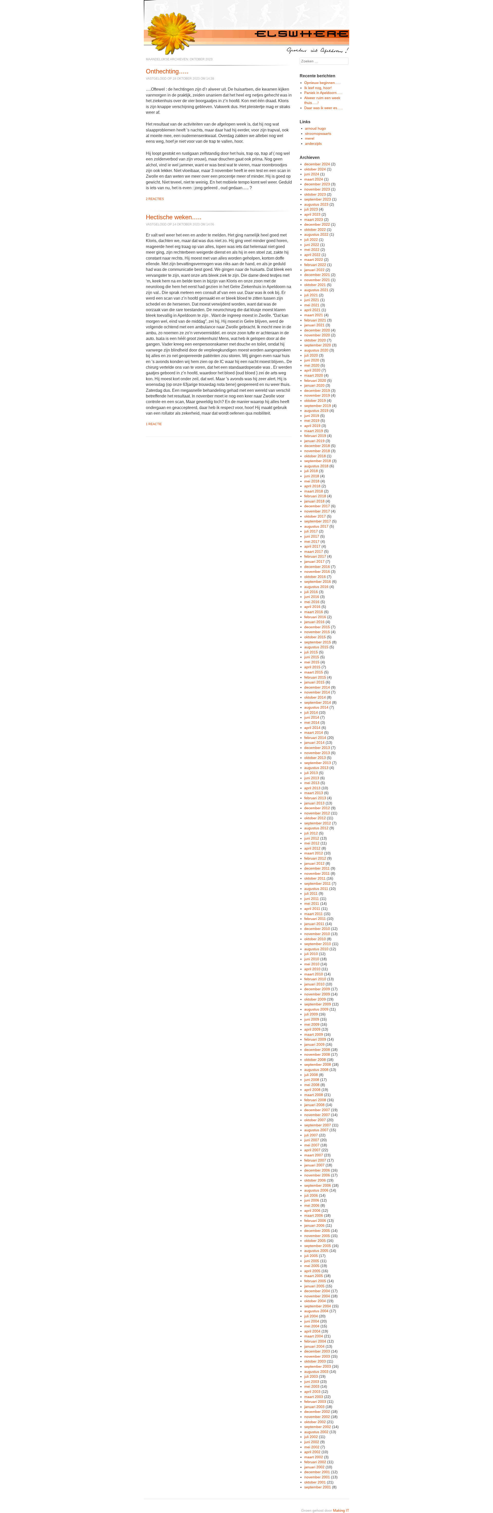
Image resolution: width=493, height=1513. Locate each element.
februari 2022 (315, 265)
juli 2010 (311, 954)
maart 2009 (313, 1034)
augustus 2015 (316, 647)
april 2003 (312, 1392)
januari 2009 (314, 1044)
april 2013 (312, 788)
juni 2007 (311, 1140)
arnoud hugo (315, 128)
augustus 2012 (316, 828)
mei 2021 (311, 305)
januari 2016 (314, 622)
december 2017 (317, 506)
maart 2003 (313, 1397)
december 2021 (317, 275)
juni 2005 (311, 1261)
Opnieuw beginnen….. (322, 83)
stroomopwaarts (318, 133)
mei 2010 (311, 964)
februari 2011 (315, 919)
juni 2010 (311, 959)
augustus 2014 (316, 707)
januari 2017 (314, 561)
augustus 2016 (316, 587)
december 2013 (317, 748)
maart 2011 (313, 914)
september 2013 (317, 763)
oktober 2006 (315, 1180)
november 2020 (317, 335)
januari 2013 (314, 803)
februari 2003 (315, 1402)
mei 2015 (311, 662)
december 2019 (317, 390)
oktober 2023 (315, 194)
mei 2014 (311, 722)
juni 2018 (311, 476)
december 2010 (317, 929)
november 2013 (317, 753)
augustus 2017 (316, 526)
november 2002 (317, 1417)
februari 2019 (315, 436)
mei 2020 (311, 365)
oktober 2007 (315, 1120)
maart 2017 (313, 551)
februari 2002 (315, 1462)
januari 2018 (314, 501)
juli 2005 (311, 1256)
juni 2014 (311, 717)
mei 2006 (311, 1205)
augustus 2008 (316, 1070)
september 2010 (317, 944)
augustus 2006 (316, 1190)
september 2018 (317, 461)
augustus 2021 (316, 290)
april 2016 (312, 607)
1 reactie (154, 424)
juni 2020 (311, 360)
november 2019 (317, 395)
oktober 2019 (315, 400)
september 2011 (317, 883)
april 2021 (312, 310)
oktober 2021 (315, 285)
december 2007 (317, 1110)
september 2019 (317, 406)
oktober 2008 (315, 1060)
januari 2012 (314, 863)
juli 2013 (311, 773)
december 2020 (317, 330)
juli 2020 (311, 355)
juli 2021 (311, 295)
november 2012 (317, 813)
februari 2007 (315, 1160)
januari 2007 (314, 1165)
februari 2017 (315, 556)
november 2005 (317, 1236)
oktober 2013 (315, 758)
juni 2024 (311, 174)
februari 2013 (315, 798)
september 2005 (317, 1246)
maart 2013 (313, 793)
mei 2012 (311, 843)
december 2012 (317, 808)
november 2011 (317, 873)
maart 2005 (313, 1276)
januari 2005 (314, 1286)
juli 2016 (311, 592)
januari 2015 (314, 682)
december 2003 (317, 1351)
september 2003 (317, 1366)
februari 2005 (315, 1281)
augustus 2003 (316, 1371)
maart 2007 (313, 1155)
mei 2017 (311, 541)
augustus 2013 (316, 768)
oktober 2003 (315, 1361)
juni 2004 (311, 1321)
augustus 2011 (316, 889)
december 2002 (317, 1412)
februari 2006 (315, 1221)
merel (309, 138)
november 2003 (317, 1356)
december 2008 (317, 1050)
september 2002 (317, 1427)
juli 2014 (311, 712)
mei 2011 (311, 903)
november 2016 (317, 571)
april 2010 (312, 969)
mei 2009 (311, 1024)
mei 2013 (311, 783)
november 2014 (317, 692)
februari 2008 (315, 1100)
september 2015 (317, 642)
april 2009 (312, 1029)
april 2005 (312, 1271)
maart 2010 (313, 974)
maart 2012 (313, 853)
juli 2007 (311, 1135)
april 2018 (312, 486)
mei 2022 (311, 250)
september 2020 (317, 345)
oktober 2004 (315, 1301)
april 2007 (312, 1150)
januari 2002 (314, 1467)
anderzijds (313, 143)
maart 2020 (313, 375)
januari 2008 (314, 1105)
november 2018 (317, 451)
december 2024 (317, 164)
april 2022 (312, 255)
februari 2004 (315, 1341)
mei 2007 (311, 1145)
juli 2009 (311, 1014)
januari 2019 (314, 441)
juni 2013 (311, 778)
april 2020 (312, 370)
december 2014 (317, 687)
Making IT (341, 1510)
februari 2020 (315, 380)
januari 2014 (314, 742)
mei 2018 (311, 481)
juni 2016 (311, 597)
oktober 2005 (315, 1241)
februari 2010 (315, 979)
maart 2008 (313, 1095)
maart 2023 (313, 219)
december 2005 (317, 1231)
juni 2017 (311, 536)
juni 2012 (311, 838)
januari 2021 (314, 325)
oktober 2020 (315, 340)
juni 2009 (311, 1019)
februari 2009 (315, 1039)
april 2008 (312, 1090)
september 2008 (317, 1064)
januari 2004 (314, 1346)
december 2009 (317, 989)
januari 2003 (314, 1407)
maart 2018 (313, 491)
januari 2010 (314, 984)
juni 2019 (311, 416)
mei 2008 (311, 1085)
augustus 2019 (316, 410)
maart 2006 (313, 1215)
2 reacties (155, 199)
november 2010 (317, 934)
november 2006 (317, 1175)
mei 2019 (311, 420)
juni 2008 (311, 1080)
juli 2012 (311, 833)
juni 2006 (311, 1200)
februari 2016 (315, 617)
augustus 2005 (316, 1251)
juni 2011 (311, 899)
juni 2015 (311, 657)
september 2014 (317, 702)
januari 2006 (314, 1225)
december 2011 (317, 868)
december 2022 (317, 224)
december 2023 (317, 184)
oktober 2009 (315, 999)
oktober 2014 (315, 697)
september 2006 (317, 1185)
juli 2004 (311, 1316)
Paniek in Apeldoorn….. (323, 93)
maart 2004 (313, 1336)
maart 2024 (313, 179)
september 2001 (317, 1487)
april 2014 (312, 728)
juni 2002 (311, 1442)
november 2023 (317, 189)
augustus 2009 (316, 1009)
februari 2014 (315, 738)
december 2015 (317, 627)
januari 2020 (314, 385)
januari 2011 (314, 924)
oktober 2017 (315, 516)
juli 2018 (311, 471)
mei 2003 (311, 1386)
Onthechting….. (167, 71)
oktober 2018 (315, 456)
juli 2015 (311, 652)
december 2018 (317, 446)
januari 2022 (314, 270)
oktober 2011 (315, 878)
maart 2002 (313, 1457)
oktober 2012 (315, 818)
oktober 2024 (315, 169)
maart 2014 (313, 732)
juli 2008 (311, 1075)
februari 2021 (315, 320)
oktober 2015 (315, 637)
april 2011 (312, 909)
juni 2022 (311, 245)
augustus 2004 (316, 1311)
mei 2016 (311, 602)
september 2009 (317, 1004)
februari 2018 (315, 496)
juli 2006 (311, 1195)
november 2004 (317, 1296)
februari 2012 (315, 858)
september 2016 (317, 581)
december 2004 (317, 1291)
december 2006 (317, 1170)
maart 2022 (313, 260)
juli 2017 (311, 531)
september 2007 (317, 1125)
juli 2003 (311, 1376)
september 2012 (317, 823)
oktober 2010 (315, 939)
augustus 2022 (316, 234)
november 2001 (317, 1477)
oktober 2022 (315, 229)
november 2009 (317, 994)
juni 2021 (311, 300)
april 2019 (312, 426)
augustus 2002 (316, 1432)
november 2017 (317, 511)
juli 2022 (311, 239)
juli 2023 (311, 209)
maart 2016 (313, 612)
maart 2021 (313, 315)
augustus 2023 (316, 204)
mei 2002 (311, 1447)
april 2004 (312, 1331)
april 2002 (312, 1452)
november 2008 (317, 1054)
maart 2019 (313, 431)
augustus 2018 (316, 466)
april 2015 (312, 667)
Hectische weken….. (174, 217)
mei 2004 (311, 1326)
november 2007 (317, 1115)
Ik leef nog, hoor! (318, 88)
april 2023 (312, 214)
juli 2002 (311, 1437)
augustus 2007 (316, 1130)
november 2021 (317, 280)
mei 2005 (311, 1266)
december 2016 (317, 567)
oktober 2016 (315, 577)
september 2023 (317, 199)
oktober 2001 (315, 1482)
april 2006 (312, 1211)
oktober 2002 (315, 1422)
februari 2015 (315, 677)
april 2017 (312, 546)
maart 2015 (313, 672)
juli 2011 (311, 893)
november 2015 (317, 632)
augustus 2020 (316, 350)
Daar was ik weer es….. (323, 108)
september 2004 (317, 1306)
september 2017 (317, 521)
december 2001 (317, 1472)
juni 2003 (311, 1381)
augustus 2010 (316, 949)
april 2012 (312, 848)
